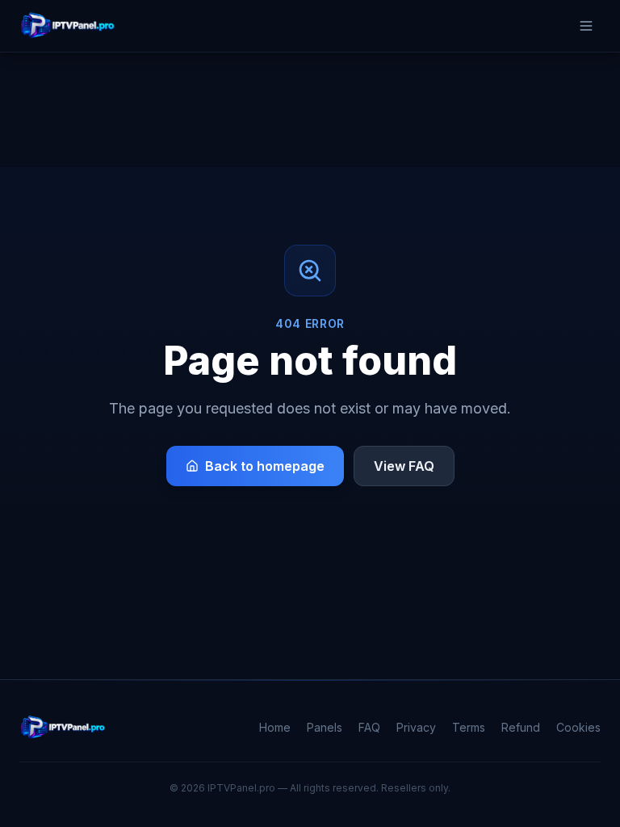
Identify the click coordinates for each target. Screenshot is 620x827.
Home (275, 727)
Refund (520, 727)
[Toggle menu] (586, 25)
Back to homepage (265, 466)
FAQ (369, 727)
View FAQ (404, 466)
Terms (468, 727)
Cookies (578, 727)
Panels (324, 727)
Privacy (416, 727)
